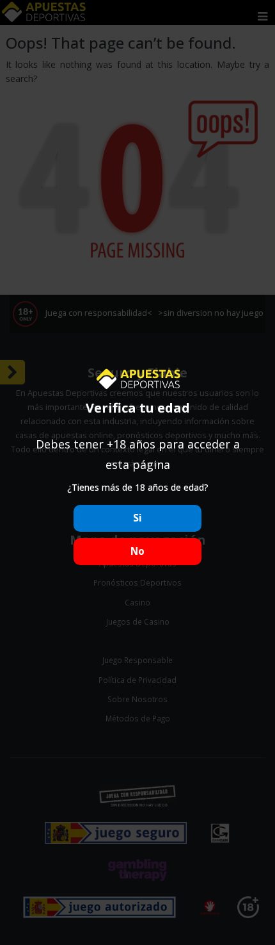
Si (137, 518)
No (137, 551)
